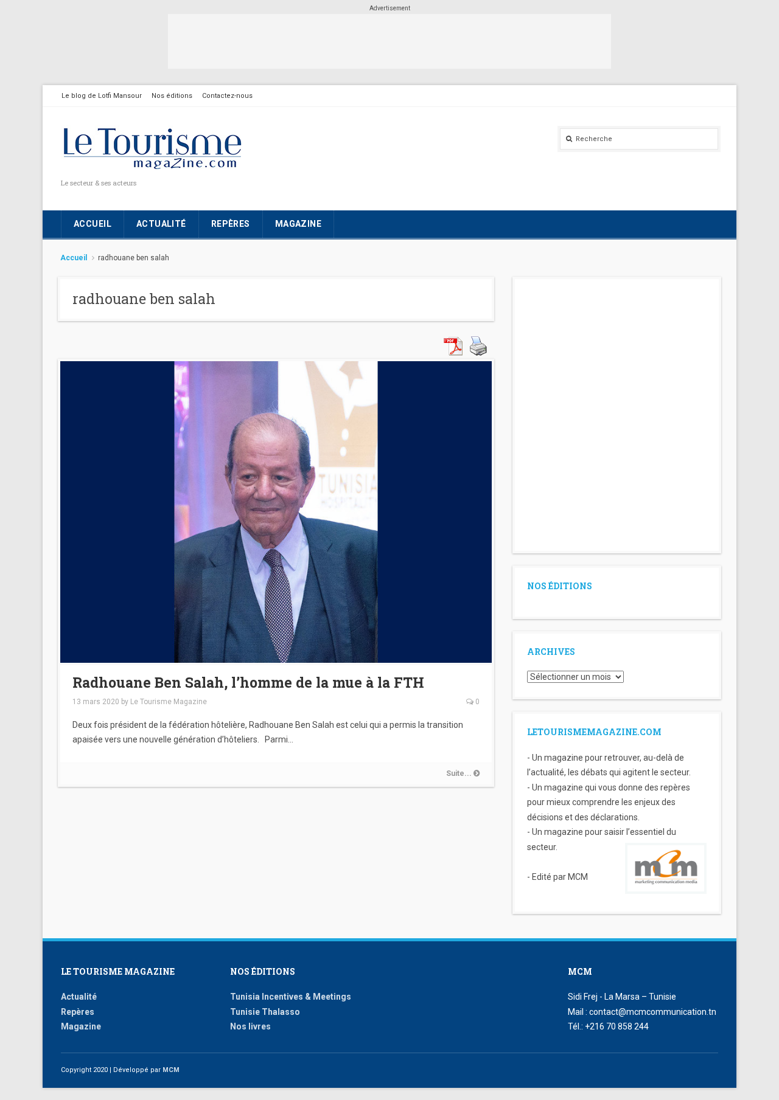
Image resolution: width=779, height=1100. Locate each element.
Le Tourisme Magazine (168, 701)
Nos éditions (172, 96)
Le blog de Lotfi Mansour (101, 96)
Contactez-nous (227, 96)
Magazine (298, 224)
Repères (230, 224)
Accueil (92, 224)
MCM (171, 1070)
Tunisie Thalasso (265, 1012)
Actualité (161, 224)
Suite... (459, 773)
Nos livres (250, 1026)
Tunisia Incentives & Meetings (290, 996)
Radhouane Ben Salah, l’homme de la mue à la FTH (250, 682)
